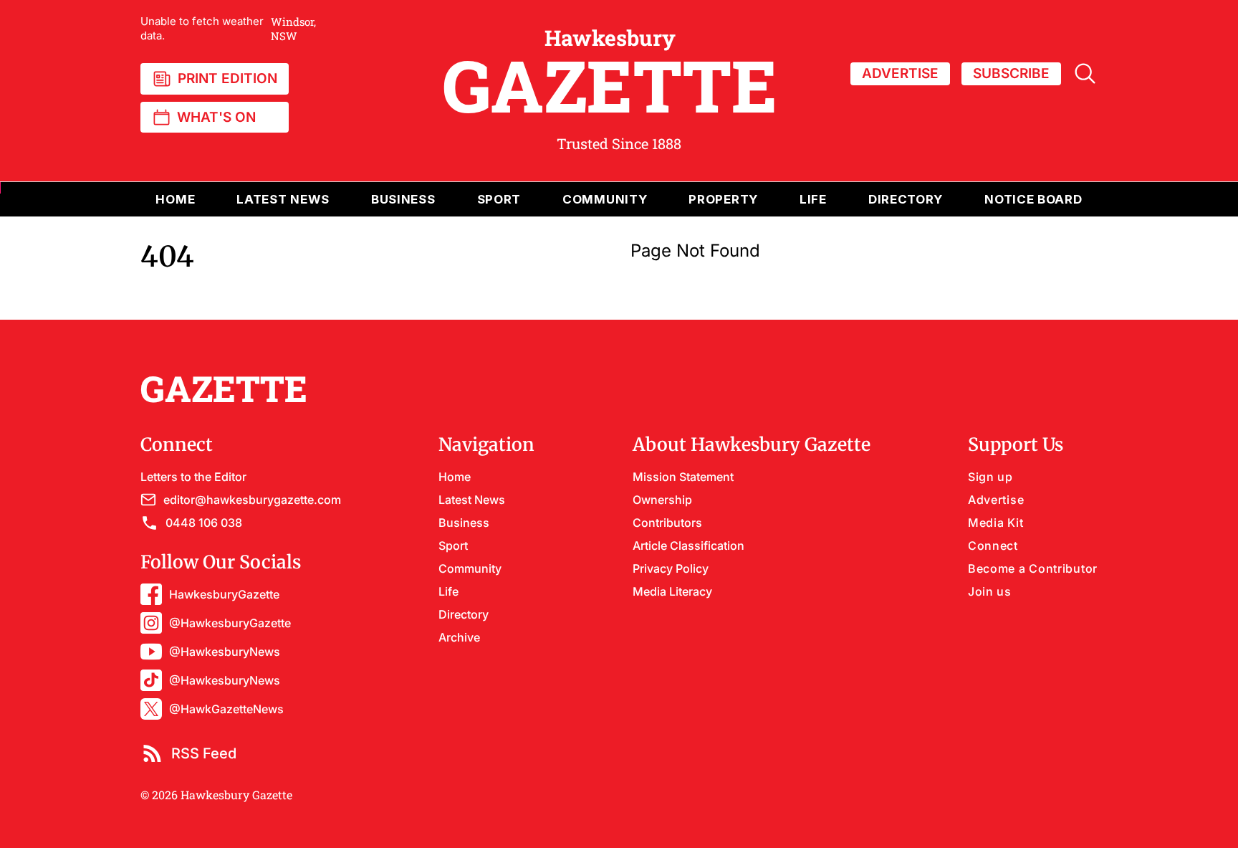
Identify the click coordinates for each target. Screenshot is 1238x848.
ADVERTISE (900, 73)
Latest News (471, 499)
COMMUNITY (604, 199)
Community (470, 568)
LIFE (813, 199)
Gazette (610, 73)
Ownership (662, 499)
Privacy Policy (671, 568)
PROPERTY (723, 199)
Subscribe (1011, 73)
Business (463, 522)
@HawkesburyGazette (230, 623)
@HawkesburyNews (224, 651)
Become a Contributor (1033, 568)
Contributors (667, 522)
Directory (905, 199)
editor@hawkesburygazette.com (252, 499)
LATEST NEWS (283, 199)
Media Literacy (672, 591)
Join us (990, 591)
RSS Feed (203, 753)
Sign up (990, 477)
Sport (453, 545)
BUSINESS (403, 199)
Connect (993, 545)
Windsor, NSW (228, 28)
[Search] (1085, 73)
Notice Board (1033, 199)
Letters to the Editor (193, 477)
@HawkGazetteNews (226, 709)
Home (454, 477)
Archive (459, 637)
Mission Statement (683, 477)
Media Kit (995, 522)
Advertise (996, 499)
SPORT (499, 199)
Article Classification (688, 545)
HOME (175, 199)
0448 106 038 (203, 522)
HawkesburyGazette (224, 594)
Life (448, 591)
